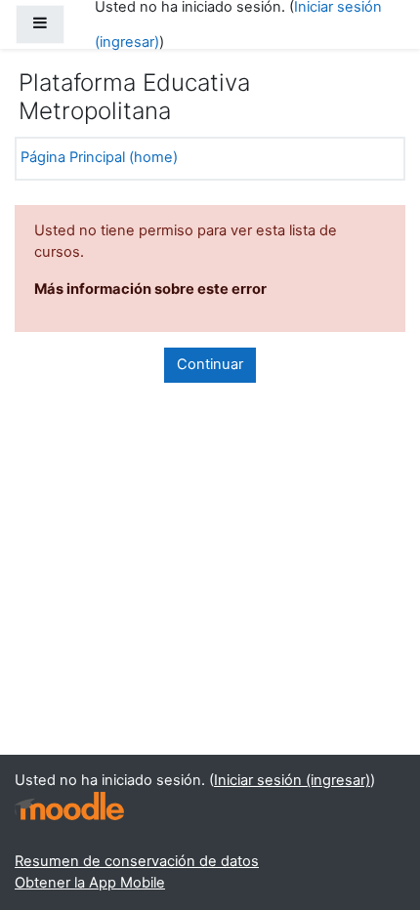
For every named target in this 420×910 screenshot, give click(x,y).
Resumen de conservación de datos (137, 861)
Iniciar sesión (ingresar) (292, 780)
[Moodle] (69, 806)
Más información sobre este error (150, 289)
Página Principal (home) (99, 157)
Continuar (210, 364)
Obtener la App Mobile (90, 882)
